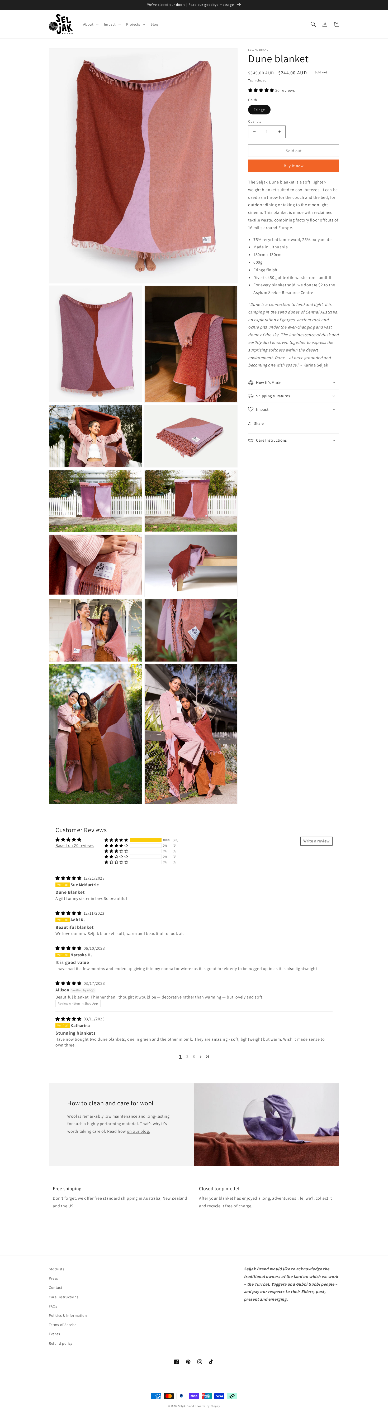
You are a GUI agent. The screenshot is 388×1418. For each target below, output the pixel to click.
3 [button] (194, 1056)
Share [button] (259, 423)
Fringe (259, 109)
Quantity (254, 121)
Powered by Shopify (207, 1406)
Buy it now (294, 165)
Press (53, 1278)
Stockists (56, 1269)
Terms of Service (63, 1324)
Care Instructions (63, 1297)
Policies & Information (68, 1315)
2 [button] (187, 1056)
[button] (90, 24)
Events (54, 1334)
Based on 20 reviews (74, 845)
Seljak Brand (186, 1406)
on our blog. (138, 1131)
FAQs (53, 1306)
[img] (69, 878)
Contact (55, 1287)
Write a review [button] (316, 841)
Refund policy (60, 1343)
